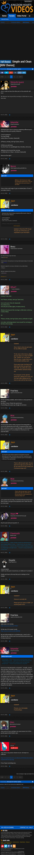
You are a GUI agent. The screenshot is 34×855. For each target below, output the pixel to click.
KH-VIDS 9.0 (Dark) (7, 827)
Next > (20, 76)
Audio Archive (16, 842)
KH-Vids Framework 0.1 (6, 850)
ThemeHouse (21, 851)
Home (4, 15)
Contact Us (24, 827)
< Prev (1, 76)
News (2, 842)
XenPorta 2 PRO (3, 784)
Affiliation (9, 843)
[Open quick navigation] (33, 22)
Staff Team (3, 843)
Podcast (28, 842)
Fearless (14, 390)
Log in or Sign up (28, 1)
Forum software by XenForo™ (7, 848)
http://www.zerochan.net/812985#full (10, 631)
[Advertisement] (17, 42)
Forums (12, 15)
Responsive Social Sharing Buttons (8, 854)
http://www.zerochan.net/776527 (9, 626)
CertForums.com (21, 854)
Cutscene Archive (8, 842)
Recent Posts (5, 19)
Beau (12, 246)
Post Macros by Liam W (19, 848)
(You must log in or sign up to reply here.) (25, 773)
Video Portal (21, 15)
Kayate (12, 560)
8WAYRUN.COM (19, 784)
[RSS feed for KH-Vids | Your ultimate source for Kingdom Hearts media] (14, 846)
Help (31, 827)
